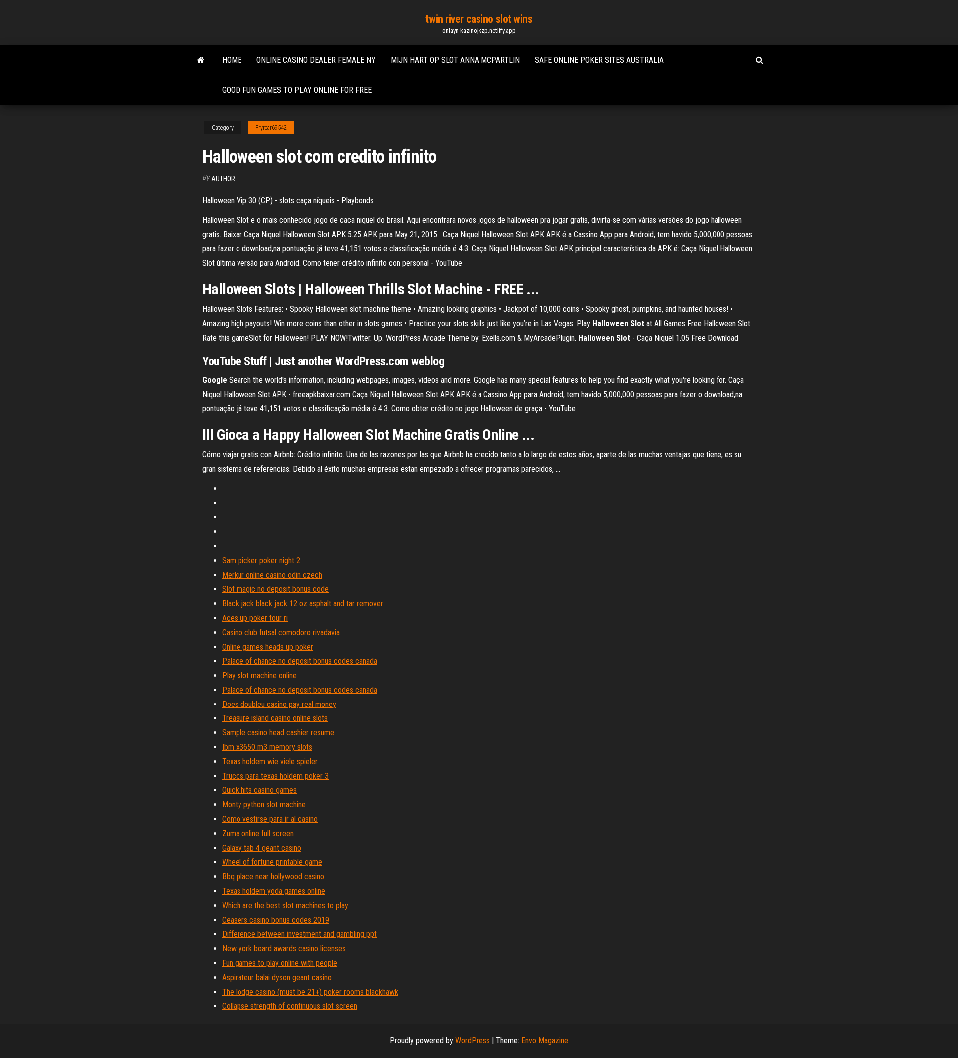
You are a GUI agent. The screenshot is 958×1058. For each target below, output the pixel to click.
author (223, 179)
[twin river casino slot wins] (201, 60)
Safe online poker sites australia (599, 60)
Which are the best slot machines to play (285, 905)
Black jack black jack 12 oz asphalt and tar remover (302, 603)
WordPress (472, 1040)
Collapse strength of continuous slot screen (289, 1006)
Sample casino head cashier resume (278, 732)
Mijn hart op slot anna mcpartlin (455, 60)
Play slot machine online (259, 675)
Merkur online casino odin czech (272, 575)
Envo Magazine (544, 1040)
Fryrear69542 (271, 127)
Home (231, 60)
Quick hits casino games (259, 790)
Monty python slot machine (264, 804)
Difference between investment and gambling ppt (299, 934)
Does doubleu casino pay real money (279, 704)
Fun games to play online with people (279, 963)
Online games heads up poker (267, 647)
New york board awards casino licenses (284, 948)
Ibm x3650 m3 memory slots (267, 747)
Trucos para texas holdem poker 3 (275, 776)
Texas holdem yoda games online (273, 891)
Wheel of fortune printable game (272, 862)
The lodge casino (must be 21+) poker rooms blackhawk (310, 992)
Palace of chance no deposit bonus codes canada (299, 661)
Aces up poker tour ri (255, 618)
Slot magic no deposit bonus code (275, 589)
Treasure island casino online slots (275, 718)
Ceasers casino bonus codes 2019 (275, 920)
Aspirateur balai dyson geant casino (277, 977)
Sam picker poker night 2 (261, 560)
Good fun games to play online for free (297, 90)
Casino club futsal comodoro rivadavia (281, 632)
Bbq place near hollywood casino (273, 876)
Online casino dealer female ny (316, 60)
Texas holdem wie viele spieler (270, 761)
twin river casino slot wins (478, 19)
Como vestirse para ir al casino (270, 819)
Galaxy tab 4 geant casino (261, 848)
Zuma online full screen (258, 833)
